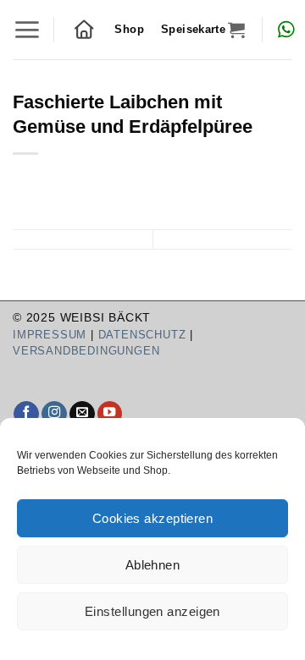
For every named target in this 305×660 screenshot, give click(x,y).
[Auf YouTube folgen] (110, 414)
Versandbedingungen (86, 350)
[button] (27, 29)
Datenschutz (142, 334)
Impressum (49, 334)
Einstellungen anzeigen (152, 611)
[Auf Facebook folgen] (26, 414)
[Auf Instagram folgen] (54, 414)
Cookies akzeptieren (153, 518)
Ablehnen (152, 565)
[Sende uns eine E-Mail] (82, 414)
